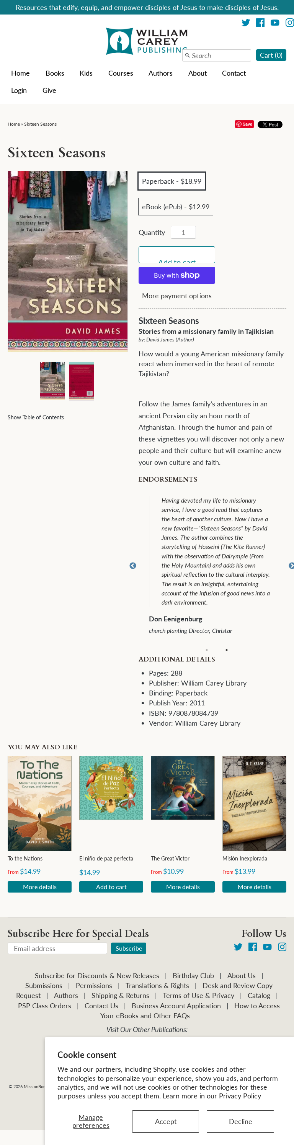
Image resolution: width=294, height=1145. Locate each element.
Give (49, 90)
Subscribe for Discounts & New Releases (97, 975)
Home (20, 73)
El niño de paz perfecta (106, 858)
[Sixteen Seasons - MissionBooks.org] (52, 380)
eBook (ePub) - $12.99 (175, 206)
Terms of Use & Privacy (198, 995)
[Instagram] (282, 948)
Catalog (259, 995)
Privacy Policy (240, 1096)
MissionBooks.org (40, 1086)
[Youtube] (275, 23)
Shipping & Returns (120, 995)
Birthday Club (193, 975)
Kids (86, 73)
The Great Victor (170, 858)
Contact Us (101, 1005)
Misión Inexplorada (244, 858)
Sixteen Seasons (40, 124)
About (197, 73)
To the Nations (25, 858)
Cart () (271, 55)
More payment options (177, 295)
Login (19, 90)
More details (40, 886)
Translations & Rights (157, 985)
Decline (240, 1121)
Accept (165, 1121)
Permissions (94, 985)
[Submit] (188, 55)
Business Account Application (176, 1005)
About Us (241, 975)
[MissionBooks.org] (147, 42)
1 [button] (207, 650)
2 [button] (226, 650)
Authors (161, 73)
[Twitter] (246, 23)
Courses (120, 73)
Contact (234, 73)
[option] (217, 566)
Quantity (152, 232)
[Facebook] (260, 23)
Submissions (43, 985)
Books (55, 73)
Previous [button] (133, 566)
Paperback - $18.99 (171, 181)
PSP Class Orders (44, 1005)
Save (247, 124)
